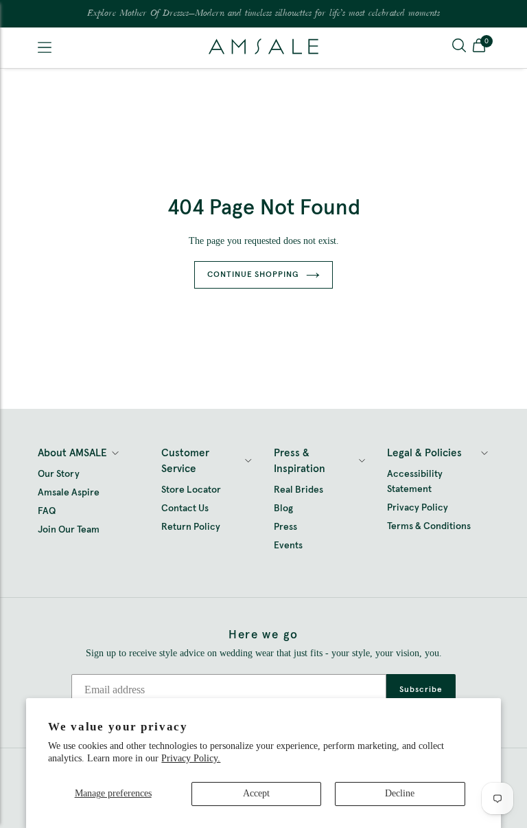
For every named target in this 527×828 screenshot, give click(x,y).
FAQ (47, 511)
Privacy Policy (417, 508)
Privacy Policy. (190, 758)
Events (288, 545)
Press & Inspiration (299, 461)
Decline (399, 793)
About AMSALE (72, 453)
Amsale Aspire (68, 492)
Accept (256, 793)
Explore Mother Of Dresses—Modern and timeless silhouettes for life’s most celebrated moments (263, 14)
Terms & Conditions (429, 526)
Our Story (59, 474)
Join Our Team (68, 530)
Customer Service (185, 461)
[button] (479, 47)
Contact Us (185, 508)
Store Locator (191, 490)
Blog (283, 508)
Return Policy (190, 527)
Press (285, 527)
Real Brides (298, 490)
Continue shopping (253, 275)
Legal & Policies (424, 453)
